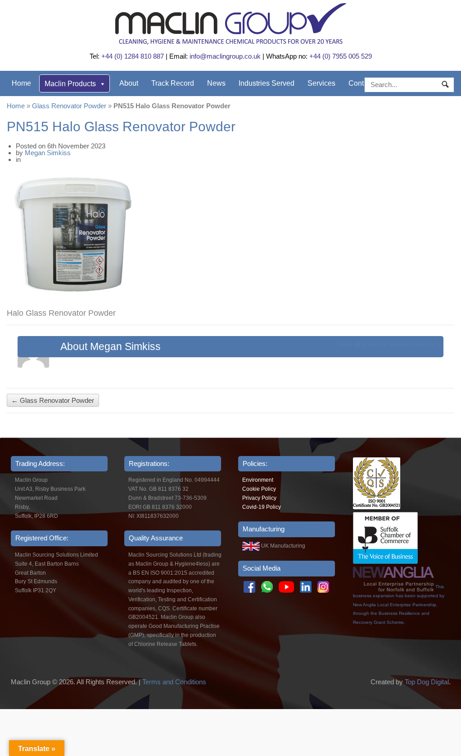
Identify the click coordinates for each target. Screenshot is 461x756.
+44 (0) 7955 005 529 (340, 56)
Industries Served (266, 83)
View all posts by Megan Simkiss (390, 344)
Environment (257, 480)
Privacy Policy (259, 498)
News (216, 83)
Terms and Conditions (174, 682)
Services (321, 83)
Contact (360, 83)
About (128, 83)
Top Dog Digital (427, 682)
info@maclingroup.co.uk (225, 56)
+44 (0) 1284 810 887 (132, 56)
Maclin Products (70, 84)
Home (21, 83)
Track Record (172, 83)
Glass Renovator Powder (69, 106)
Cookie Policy (259, 489)
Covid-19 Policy (261, 507)
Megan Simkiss (48, 153)
